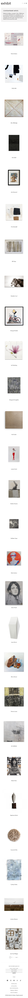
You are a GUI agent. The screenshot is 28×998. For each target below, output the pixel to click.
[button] (22, 3)
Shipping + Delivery (14, 990)
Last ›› (16, 957)
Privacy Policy (14, 986)
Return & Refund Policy (14, 988)
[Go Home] (6, 3)
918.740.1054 (14, 983)
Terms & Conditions (14, 992)
